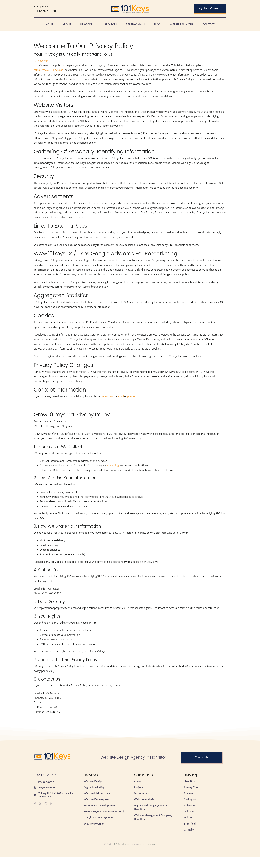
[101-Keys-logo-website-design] (130, 5)
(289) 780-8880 (49, 11)
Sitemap (151, 844)
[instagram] (46, 803)
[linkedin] (51, 803)
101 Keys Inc (41, 60)
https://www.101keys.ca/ (48, 70)
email (121, 396)
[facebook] (35, 803)
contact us (107, 396)
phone (131, 396)
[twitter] (40, 803)
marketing (113, 465)
